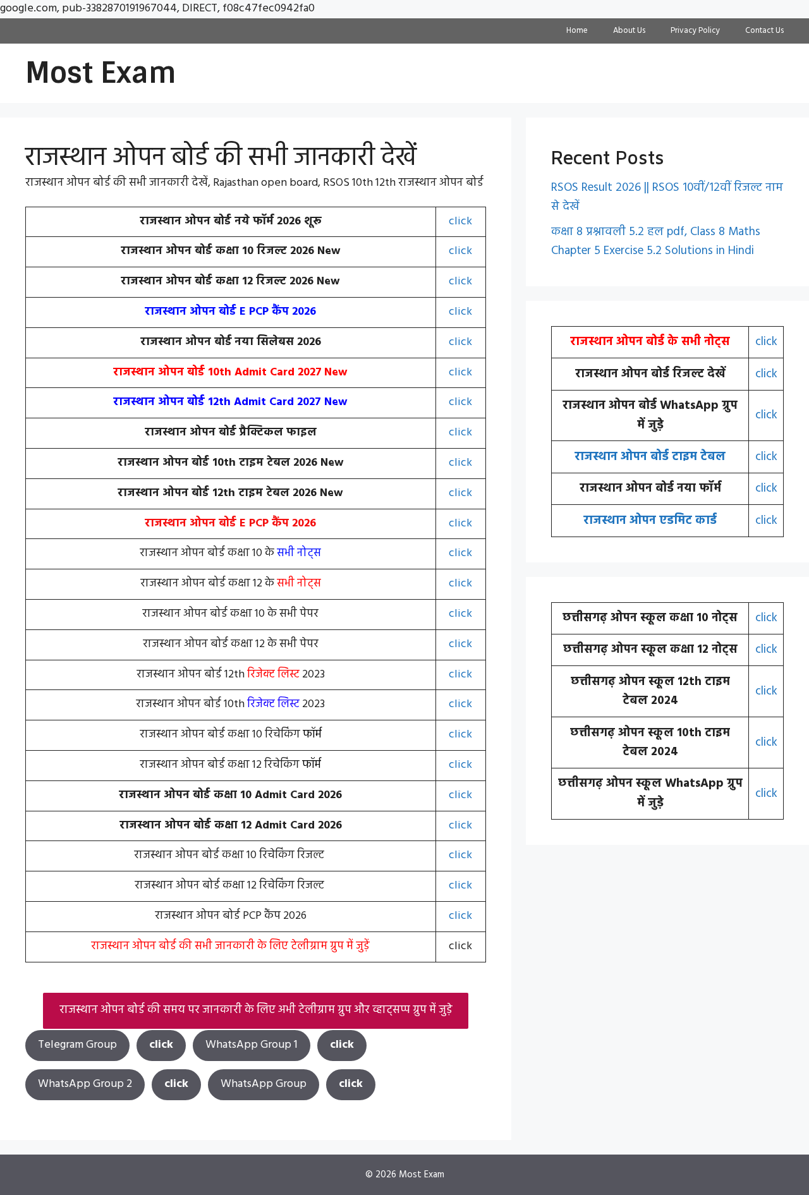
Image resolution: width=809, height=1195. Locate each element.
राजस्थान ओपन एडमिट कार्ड (650, 520)
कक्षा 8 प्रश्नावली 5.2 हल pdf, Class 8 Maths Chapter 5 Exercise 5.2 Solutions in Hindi (655, 241)
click (460, 221)
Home (577, 30)
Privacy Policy (695, 30)
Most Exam (100, 73)
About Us (629, 30)
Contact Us (764, 30)
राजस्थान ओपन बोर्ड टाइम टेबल (650, 456)
